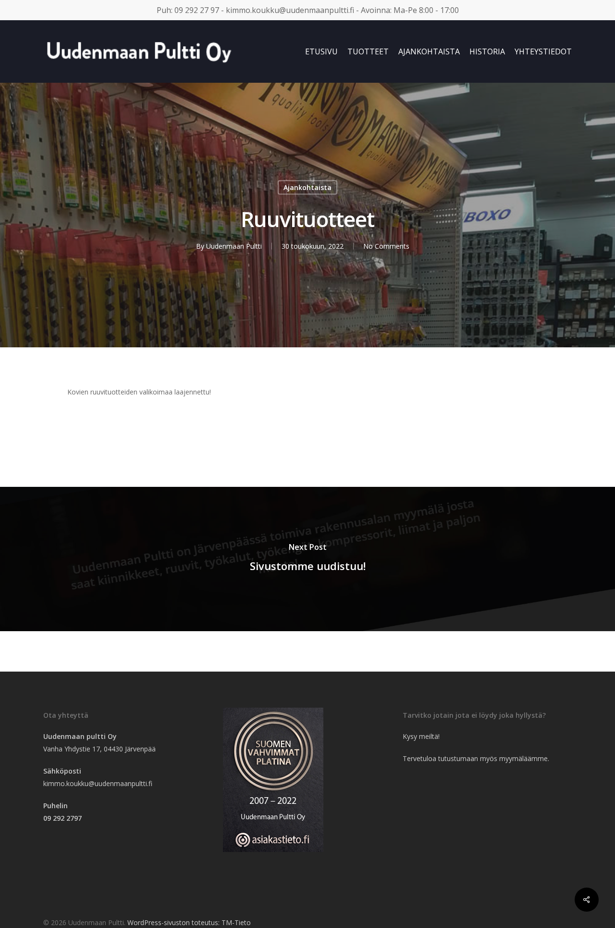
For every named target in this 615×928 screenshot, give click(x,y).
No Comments (386, 246)
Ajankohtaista (307, 187)
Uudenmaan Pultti (234, 246)
